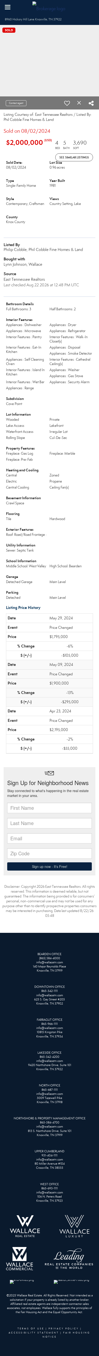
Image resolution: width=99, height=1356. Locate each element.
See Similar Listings (74, 157)
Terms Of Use (31, 1328)
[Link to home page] (49, 7)
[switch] (67, 103)
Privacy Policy (64, 1328)
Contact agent (16, 103)
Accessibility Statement (34, 1332)
